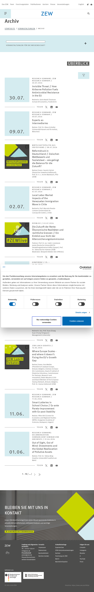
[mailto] (56, 107)
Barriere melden (44, 556)
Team (12, 4)
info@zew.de (26, 551)
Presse (52, 4)
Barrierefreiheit (43, 553)
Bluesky (82, 553)
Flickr (81, 562)
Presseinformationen (28, 557)
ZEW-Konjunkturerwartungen (64, 550)
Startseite (10, 29)
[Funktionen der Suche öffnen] (88, 13)
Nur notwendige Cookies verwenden (47, 321)
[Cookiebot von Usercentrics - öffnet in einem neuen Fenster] (81, 268)
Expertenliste (59, 547)
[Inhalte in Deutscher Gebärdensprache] (88, 4)
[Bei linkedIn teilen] (51, 107)
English (81, 4)
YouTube (82, 559)
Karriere (45, 4)
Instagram (83, 550)
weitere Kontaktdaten (28, 559)
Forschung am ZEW (61, 556)
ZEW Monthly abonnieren (20, 532)
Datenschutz (42, 550)
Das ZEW (5, 4)
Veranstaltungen (63, 4)
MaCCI (57, 559)
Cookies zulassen (77, 321)
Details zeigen (81, 312)
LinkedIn (82, 547)
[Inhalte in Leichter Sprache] (91, 4)
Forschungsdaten (22, 4)
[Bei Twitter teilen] (46, 107)
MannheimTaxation (61, 562)
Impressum (42, 547)
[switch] (35, 304)
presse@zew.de (27, 555)
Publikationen (35, 4)
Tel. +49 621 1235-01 (28, 548)
